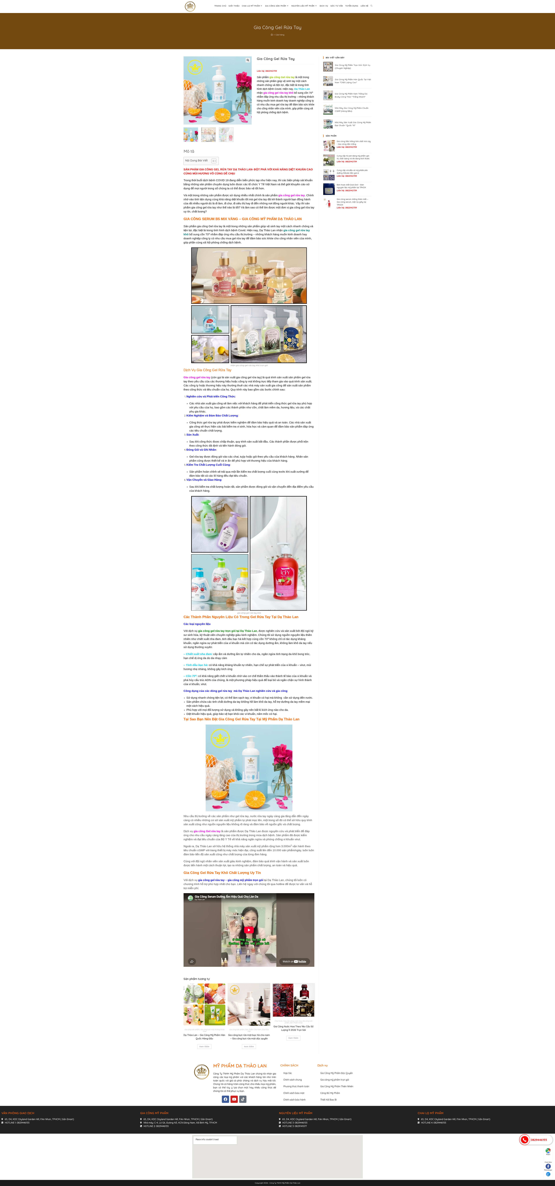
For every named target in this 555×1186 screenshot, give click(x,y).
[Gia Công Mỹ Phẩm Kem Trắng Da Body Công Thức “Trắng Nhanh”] (328, 95)
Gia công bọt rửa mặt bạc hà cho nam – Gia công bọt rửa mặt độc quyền (249, 1037)
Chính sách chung (292, 1079)
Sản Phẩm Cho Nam (253, 1029)
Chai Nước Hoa (280, 1021)
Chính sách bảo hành (294, 1099)
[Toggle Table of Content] (212, 160)
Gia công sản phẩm (192, 1029)
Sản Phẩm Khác (296, 1023)
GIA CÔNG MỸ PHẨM (154, 1113)
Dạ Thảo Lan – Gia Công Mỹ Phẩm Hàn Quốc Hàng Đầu (204, 1037)
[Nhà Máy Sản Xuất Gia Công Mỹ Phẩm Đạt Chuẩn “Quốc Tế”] (328, 124)
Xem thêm (204, 1046)
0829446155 (539, 1140)
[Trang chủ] (272, 35)
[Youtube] (234, 1099)
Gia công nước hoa (294, 1021)
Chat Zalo (548, 1162)
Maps (548, 1154)
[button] (248, 60)
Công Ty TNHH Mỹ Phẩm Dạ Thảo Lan (284, 1183)
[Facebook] (225, 1099)
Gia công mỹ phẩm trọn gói (334, 1079)
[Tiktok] (242, 1099)
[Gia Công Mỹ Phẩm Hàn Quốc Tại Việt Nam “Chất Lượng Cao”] (328, 81)
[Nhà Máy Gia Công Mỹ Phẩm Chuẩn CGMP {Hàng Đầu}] (328, 110)
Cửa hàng (279, 35)
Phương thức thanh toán (296, 1086)
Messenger (548, 1170)
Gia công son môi (207, 1029)
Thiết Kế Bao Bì (328, 1099)
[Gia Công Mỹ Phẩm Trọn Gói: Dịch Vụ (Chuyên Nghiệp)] (328, 67)
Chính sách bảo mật (293, 1093)
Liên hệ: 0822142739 (267, 71)
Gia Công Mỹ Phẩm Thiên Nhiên (336, 1086)
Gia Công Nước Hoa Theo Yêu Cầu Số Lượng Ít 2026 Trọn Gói (293, 1028)
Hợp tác (287, 1073)
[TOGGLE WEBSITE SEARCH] (371, 6)
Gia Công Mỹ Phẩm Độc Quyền (336, 1073)
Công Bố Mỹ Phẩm (330, 1093)
